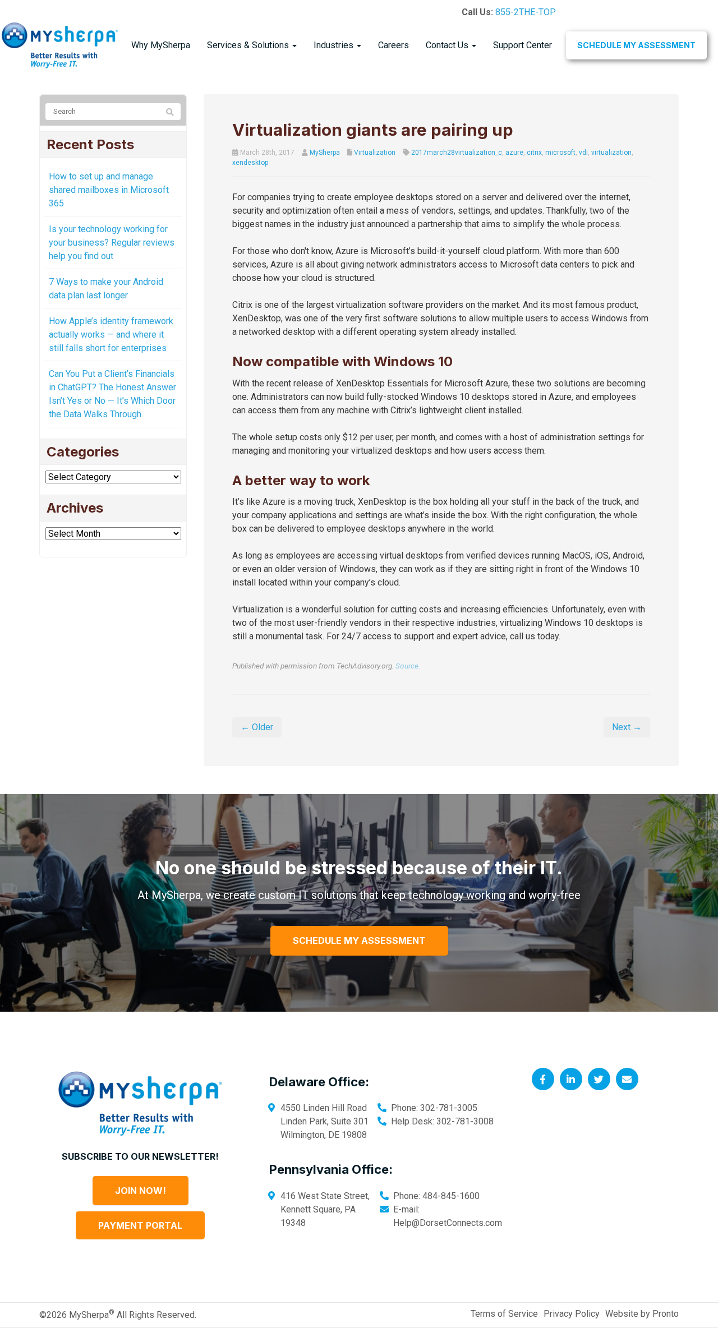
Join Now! (140, 1190)
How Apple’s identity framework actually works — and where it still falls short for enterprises (111, 334)
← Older (257, 727)
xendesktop (250, 163)
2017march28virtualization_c (456, 152)
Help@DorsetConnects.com (447, 1223)
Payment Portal (140, 1225)
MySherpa (325, 152)
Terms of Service (504, 1313)
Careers (393, 45)
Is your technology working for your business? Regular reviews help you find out (111, 242)
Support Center (522, 45)
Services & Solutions (249, 45)
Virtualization (374, 152)
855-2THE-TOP (525, 12)
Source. (407, 665)
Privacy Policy (572, 1313)
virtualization (611, 152)
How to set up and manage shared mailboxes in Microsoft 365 (109, 190)
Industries (335, 45)
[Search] (170, 112)
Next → (627, 727)
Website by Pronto (642, 1313)
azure (514, 152)
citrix (534, 152)
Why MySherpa (160, 45)
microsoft (560, 152)
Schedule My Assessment (636, 45)
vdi (583, 152)
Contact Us (448, 45)
